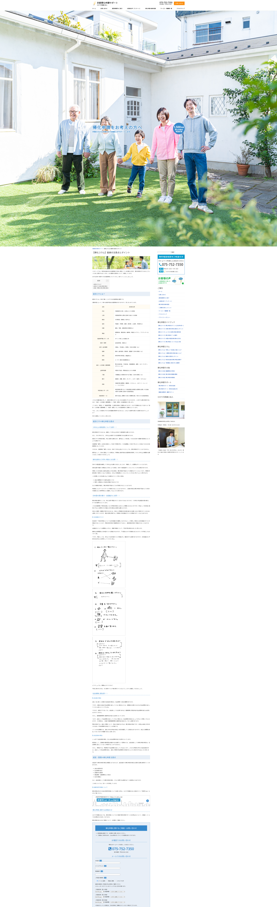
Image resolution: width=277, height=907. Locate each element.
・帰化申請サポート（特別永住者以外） (168, 389)
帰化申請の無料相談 (150, 8)
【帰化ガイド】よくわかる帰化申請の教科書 (169, 332)
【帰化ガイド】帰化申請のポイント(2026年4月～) (171, 325)
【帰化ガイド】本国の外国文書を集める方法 (169, 338)
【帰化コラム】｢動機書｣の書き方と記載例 (169, 363)
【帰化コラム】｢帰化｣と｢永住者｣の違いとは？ (170, 350)
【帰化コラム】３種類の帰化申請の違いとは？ (170, 353)
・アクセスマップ (162, 314)
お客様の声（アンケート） (134, 8)
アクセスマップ (181, 8)
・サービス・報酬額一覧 (164, 311)
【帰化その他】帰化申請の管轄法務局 (167, 374)
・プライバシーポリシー (164, 317)
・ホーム (160, 291)
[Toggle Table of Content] (106, 280)
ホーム (94, 8)
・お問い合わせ (162, 294)
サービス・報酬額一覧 (166, 8)
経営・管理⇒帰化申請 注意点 (101, 288)
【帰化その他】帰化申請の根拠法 (166, 377)
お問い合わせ (179, 3)
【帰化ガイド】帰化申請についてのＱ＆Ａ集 (169, 342)
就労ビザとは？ (98, 284)
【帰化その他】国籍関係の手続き (166, 371)
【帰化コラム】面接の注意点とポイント (111, 252)
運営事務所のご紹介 (117, 8)
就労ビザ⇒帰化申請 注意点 (100, 286)
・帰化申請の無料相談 (163, 304)
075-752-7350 (123, 848)
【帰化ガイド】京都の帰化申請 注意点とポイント (170, 329)
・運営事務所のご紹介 (163, 298)
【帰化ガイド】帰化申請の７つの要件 (167, 335)
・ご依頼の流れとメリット (164, 307)
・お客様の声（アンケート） (165, 301)
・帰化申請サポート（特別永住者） (167, 385)
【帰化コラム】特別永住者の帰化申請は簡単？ (170, 359)
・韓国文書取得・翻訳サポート (166, 392)
